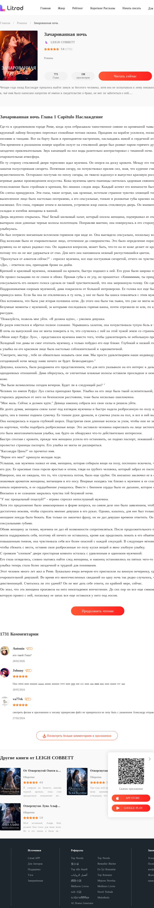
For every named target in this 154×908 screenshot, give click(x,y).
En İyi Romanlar (106, 869)
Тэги (30, 875)
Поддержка (34, 869)
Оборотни (29, 777)
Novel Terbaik (105, 892)
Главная (5, 23)
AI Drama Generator (82, 903)
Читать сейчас (125, 76)
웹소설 (75, 863)
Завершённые (35, 880)
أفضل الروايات (79, 875)
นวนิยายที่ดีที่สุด (80, 897)
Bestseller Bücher (106, 863)
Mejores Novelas (106, 880)
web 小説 (76, 892)
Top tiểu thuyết (79, 869)
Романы (22, 23)
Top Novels (77, 858)
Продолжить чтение (98, 611)
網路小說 (76, 880)
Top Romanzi (104, 875)
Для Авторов (35, 863)
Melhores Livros (80, 886)
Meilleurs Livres (106, 886)
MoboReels (103, 897)
